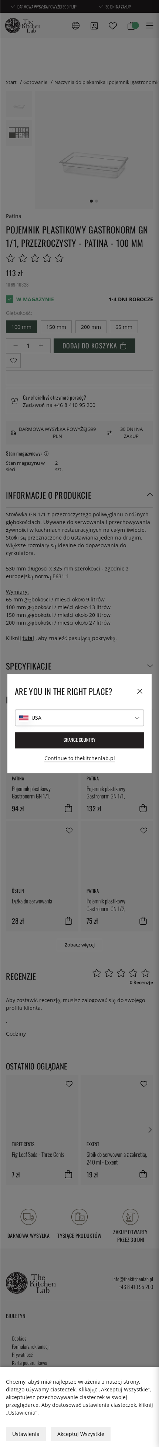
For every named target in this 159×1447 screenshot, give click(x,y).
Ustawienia (26, 1433)
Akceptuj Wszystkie (80, 1433)
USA (36, 717)
